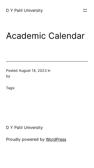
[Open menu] (85, 10)
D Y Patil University (24, 10)
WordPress (56, 139)
